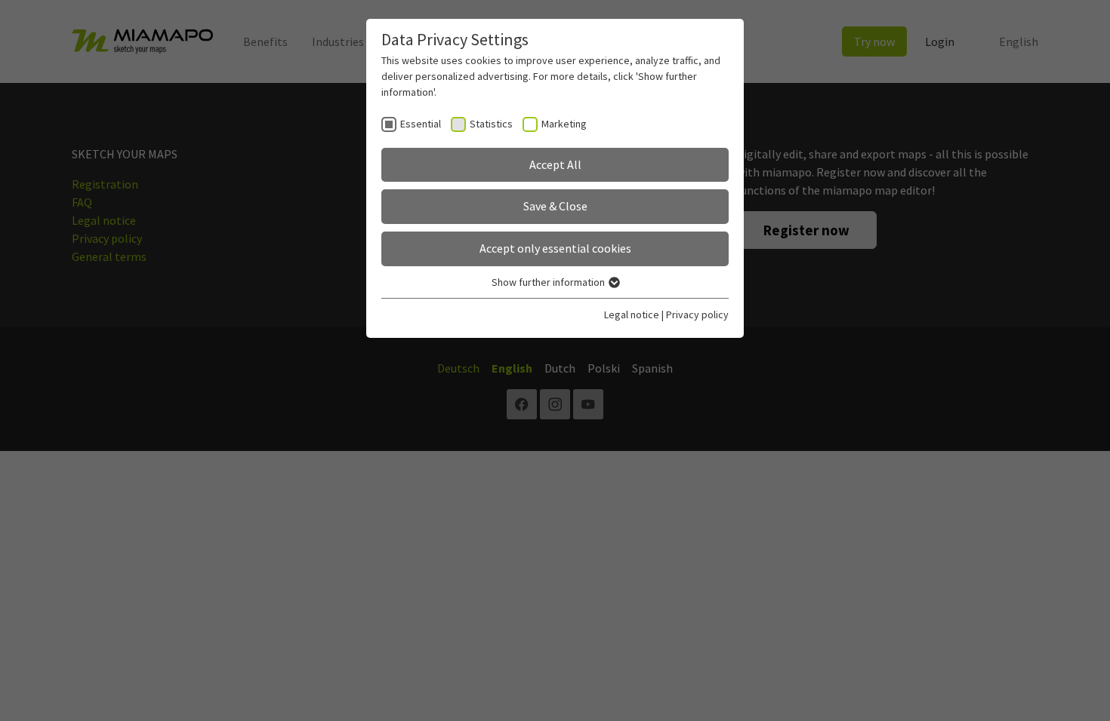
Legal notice (631, 314)
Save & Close (555, 205)
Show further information (549, 282)
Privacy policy (697, 314)
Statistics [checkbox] (491, 123)
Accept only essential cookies (555, 248)
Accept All (555, 164)
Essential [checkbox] (420, 123)
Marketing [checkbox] (564, 123)
